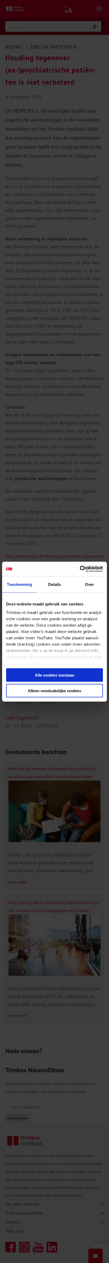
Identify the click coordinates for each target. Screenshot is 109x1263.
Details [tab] (54, 584)
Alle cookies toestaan (54, 675)
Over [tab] (89, 584)
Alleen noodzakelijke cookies (54, 690)
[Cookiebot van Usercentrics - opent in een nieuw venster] (80, 569)
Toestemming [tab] (19, 584)
